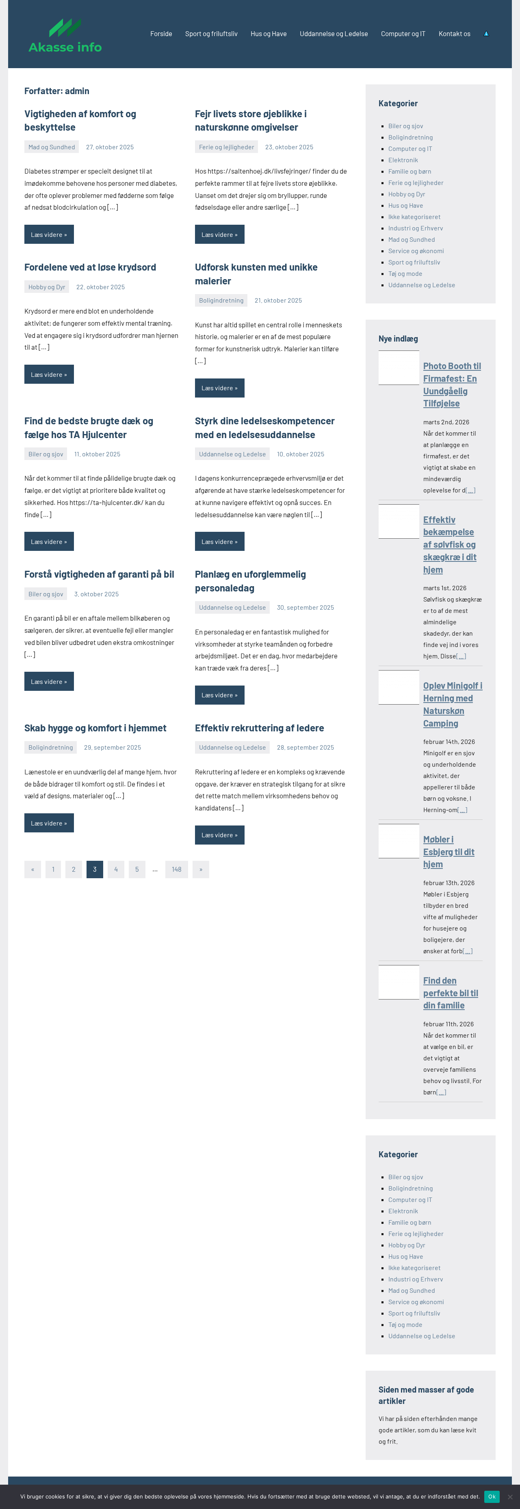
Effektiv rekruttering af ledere (259, 727)
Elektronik (403, 159)
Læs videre (47, 234)
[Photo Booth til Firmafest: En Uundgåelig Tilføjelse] (399, 369)
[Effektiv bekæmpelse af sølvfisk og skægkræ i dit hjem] (399, 523)
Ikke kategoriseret (414, 216)
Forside (161, 33)
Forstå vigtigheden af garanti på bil (99, 574)
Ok (492, 1496)
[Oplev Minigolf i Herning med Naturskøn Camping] (399, 689)
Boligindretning (221, 300)
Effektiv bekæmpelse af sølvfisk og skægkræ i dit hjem (450, 544)
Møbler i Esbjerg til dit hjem (448, 851)
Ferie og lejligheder (226, 146)
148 (177, 869)
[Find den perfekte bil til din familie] (399, 984)
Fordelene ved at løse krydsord (90, 267)
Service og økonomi (416, 250)
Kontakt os (454, 33)
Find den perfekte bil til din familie (450, 992)
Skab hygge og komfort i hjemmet (95, 727)
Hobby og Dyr (46, 286)
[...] (470, 490)
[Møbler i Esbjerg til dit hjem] (399, 843)
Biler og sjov (45, 454)
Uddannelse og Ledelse (334, 33)
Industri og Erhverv (415, 228)
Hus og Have (269, 33)
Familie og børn (409, 171)
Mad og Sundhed (51, 146)
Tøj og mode (405, 273)
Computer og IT (403, 33)
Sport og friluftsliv (211, 33)
